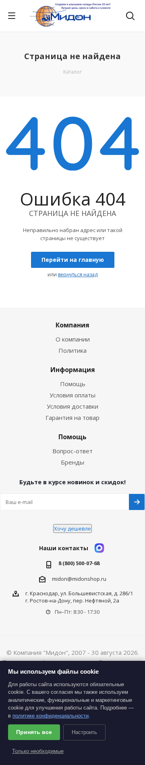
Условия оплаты (72, 395)
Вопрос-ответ (72, 451)
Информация (72, 369)
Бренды (72, 462)
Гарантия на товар (72, 417)
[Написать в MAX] (99, 548)
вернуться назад (77, 274)
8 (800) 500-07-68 (78, 563)
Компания (72, 325)
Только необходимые (38, 751)
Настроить (84, 732)
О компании (73, 339)
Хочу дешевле (72, 528)
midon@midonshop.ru (79, 578)
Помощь (72, 384)
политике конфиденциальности (50, 716)
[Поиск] (130, 16)
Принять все (34, 732)
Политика (72, 350)
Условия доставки (72, 406)
